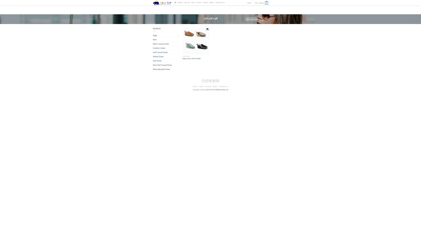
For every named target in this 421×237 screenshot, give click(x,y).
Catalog (186, 2)
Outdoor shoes (159, 48)
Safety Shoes (158, 56)
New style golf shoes (161, 69)
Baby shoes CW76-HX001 (192, 59)
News (205, 2)
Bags (155, 35)
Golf (193, 2)
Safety (199, 2)
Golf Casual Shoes (160, 52)
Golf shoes (157, 61)
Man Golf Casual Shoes (162, 65)
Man (155, 39)
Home (180, 2)
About (211, 2)
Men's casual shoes (161, 44)
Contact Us (220, 2)
